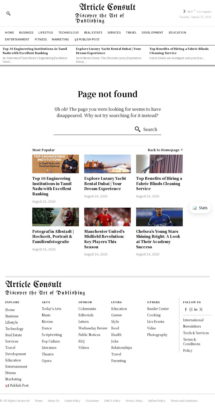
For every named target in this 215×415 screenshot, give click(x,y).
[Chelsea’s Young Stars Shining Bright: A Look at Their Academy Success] (159, 217)
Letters (83, 321)
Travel (116, 354)
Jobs (114, 341)
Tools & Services (196, 332)
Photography (157, 334)
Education (119, 308)
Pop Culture (51, 341)
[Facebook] (185, 309)
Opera (46, 360)
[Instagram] (191, 309)
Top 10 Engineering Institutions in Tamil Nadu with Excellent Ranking (35, 50)
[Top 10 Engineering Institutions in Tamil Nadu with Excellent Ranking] (55, 164)
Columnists (87, 308)
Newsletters (192, 326)
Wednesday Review (93, 328)
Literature (49, 347)
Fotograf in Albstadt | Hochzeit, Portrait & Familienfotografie (53, 236)
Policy (187, 350)
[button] (8, 13)
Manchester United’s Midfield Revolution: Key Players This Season (104, 239)
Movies (47, 321)
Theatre (47, 354)
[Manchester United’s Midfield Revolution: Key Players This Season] (107, 217)
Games (116, 315)
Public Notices (89, 334)
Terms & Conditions (191, 341)
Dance (47, 328)
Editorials (85, 315)
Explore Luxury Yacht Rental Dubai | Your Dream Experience (108, 50)
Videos (83, 347)
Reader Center (158, 308)
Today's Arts (51, 308)
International (193, 320)
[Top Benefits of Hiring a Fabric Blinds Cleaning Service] (159, 164)
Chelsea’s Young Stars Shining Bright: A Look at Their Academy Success (158, 239)
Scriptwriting (52, 334)
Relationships (121, 347)
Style (115, 321)
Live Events (155, 321)
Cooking (153, 315)
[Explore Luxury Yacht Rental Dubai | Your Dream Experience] (107, 164)
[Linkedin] (196, 309)
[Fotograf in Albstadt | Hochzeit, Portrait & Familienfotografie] (55, 217)
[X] (201, 309)
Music (46, 315)
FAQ (81, 341)
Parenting (118, 360)
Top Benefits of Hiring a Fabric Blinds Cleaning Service (179, 50)
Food (115, 328)
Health (116, 334)
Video (151, 328)
